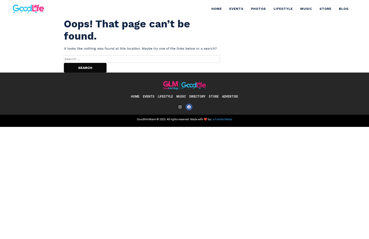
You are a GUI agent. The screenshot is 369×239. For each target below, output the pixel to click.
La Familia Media (221, 119)
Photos (258, 9)
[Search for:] (142, 59)
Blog (343, 9)
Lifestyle (283, 9)
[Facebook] (189, 107)
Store (325, 9)
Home (216, 9)
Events (236, 9)
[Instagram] (180, 107)
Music (306, 9)
